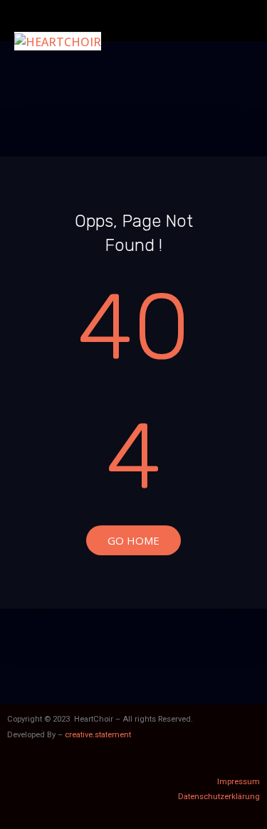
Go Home (133, 540)
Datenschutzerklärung (219, 796)
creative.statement (98, 734)
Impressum (238, 781)
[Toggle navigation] (237, 20)
